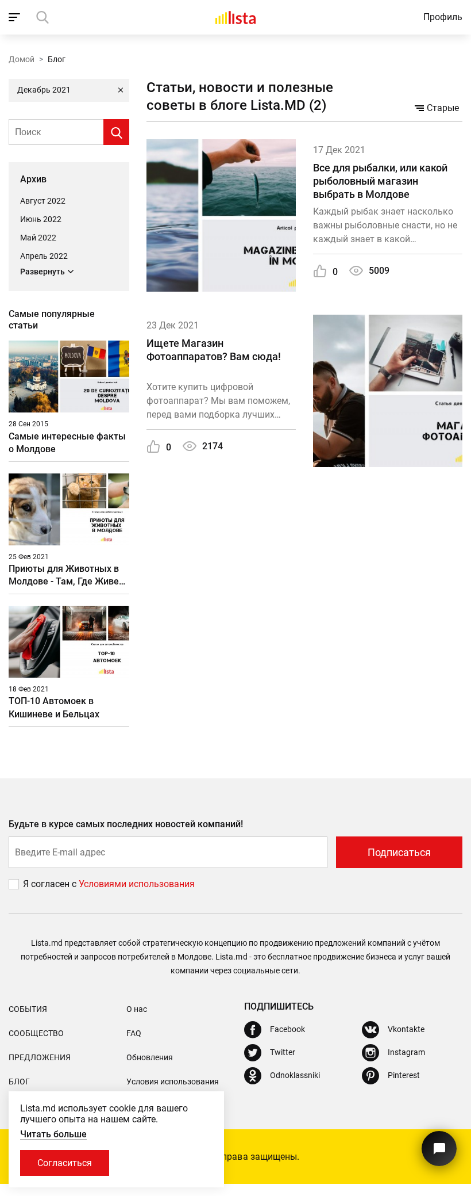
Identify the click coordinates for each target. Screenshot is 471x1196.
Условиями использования (137, 883)
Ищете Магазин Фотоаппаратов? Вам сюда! (213, 349)
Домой (21, 59)
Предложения (40, 1057)
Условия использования (172, 1081)
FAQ (133, 1033)
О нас (136, 1009)
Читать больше (53, 1134)
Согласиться (64, 1162)
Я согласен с (51, 883)
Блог (19, 1081)
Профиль (442, 17)
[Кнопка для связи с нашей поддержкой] (439, 1148)
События (28, 1009)
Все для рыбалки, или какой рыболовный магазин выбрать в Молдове (380, 181)
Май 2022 (38, 237)
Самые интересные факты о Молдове (67, 442)
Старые (443, 107)
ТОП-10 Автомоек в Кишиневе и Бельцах (54, 707)
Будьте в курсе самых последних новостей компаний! (126, 824)
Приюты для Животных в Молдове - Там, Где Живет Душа (66, 575)
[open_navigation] (16, 17)
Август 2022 (42, 200)
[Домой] (235, 17)
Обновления (149, 1057)
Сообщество (36, 1033)
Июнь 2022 (40, 219)
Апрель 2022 (44, 256)
